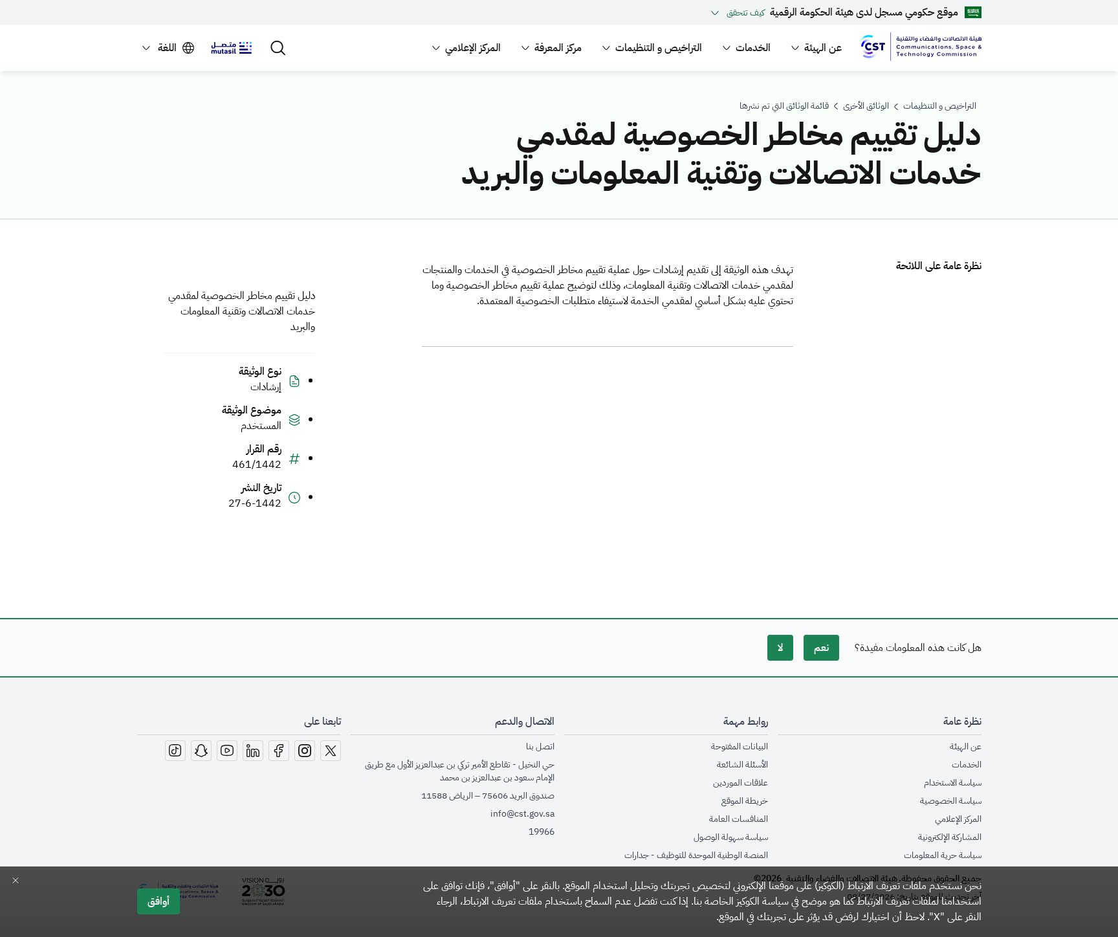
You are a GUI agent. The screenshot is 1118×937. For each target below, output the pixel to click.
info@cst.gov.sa (522, 814)
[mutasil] (231, 48)
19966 (541, 832)
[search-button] (278, 48)
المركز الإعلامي (958, 819)
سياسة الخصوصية (950, 801)
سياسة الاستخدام (952, 783)
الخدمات (966, 764)
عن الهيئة (965, 746)
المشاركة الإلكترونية (949, 837)
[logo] (920, 47)
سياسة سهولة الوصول (731, 837)
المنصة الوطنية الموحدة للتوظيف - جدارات (696, 855)
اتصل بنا (540, 746)
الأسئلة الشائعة (742, 764)
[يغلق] (15, 880)
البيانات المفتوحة (739, 746)
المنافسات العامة (738, 819)
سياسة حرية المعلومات (942, 855)
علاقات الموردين (740, 783)
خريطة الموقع (744, 801)
